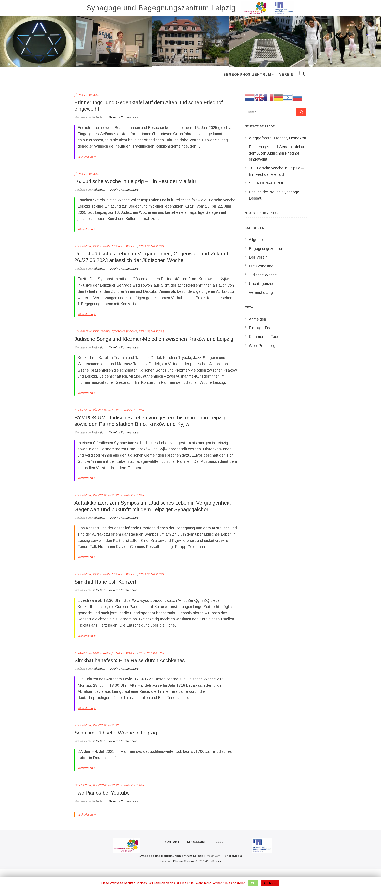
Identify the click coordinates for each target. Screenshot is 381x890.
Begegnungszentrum (266, 248)
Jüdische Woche (87, 95)
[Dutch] (249, 97)
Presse (217, 841)
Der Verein (101, 246)
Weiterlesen (85, 156)
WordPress (213, 861)
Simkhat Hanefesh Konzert (105, 582)
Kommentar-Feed (264, 336)
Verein (286, 74)
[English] (259, 97)
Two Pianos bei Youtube (102, 793)
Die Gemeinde (261, 266)
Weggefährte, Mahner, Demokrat (277, 138)
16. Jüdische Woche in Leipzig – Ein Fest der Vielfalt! (135, 181)
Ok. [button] (253, 883)
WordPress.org (262, 345)
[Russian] (297, 97)
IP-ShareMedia (231, 855)
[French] (268, 97)
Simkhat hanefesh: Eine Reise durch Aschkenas (129, 660)
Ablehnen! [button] (270, 883)
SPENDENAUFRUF (266, 183)
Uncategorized (261, 283)
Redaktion (98, 117)
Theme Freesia (184, 861)
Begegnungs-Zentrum (247, 74)
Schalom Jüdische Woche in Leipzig (115, 733)
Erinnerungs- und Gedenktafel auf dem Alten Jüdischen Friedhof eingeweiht (277, 153)
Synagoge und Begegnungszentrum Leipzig (161, 8)
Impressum (195, 841)
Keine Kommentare (125, 117)
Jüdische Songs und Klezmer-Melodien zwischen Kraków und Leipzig (153, 339)
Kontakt (172, 841)
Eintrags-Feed (261, 328)
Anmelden (257, 319)
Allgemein (82, 246)
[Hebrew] (287, 97)
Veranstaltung (151, 246)
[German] (278, 97)
